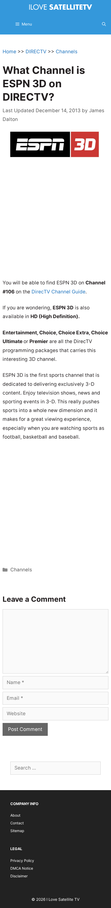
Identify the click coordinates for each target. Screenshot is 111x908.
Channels (66, 52)
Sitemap (17, 830)
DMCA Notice (21, 868)
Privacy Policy (22, 860)
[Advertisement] (55, 222)
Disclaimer (19, 876)
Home (9, 52)
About (15, 815)
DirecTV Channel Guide (58, 292)
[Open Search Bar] (104, 24)
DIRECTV (36, 52)
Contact (17, 823)
